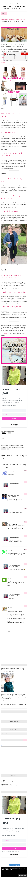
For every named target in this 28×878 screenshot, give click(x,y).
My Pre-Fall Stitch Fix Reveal (21, 456)
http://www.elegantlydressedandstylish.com (15, 622)
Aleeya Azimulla (10, 471)
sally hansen (3, 449)
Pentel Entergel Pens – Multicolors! (13, 292)
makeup (21, 445)
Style (25, 19)
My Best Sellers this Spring (7, 784)
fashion (6, 445)
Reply (25, 470)
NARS (10, 447)
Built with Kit (14, 425)
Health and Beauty (10, 19)
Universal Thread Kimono (10, 211)
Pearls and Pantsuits (14, 6)
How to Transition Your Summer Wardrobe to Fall (7, 457)
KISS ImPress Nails (8, 132)
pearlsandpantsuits (18, 24)
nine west (22, 447)
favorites (3, 19)
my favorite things (4, 447)
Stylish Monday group (15, 332)
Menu (4, 13)
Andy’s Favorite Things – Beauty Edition (9, 783)
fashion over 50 (12, 445)
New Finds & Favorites (19, 19)
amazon (2, 445)
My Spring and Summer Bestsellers (8, 781)
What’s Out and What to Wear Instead (9, 785)
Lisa (8, 578)
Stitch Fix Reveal (4, 333)
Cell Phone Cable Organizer (11, 307)
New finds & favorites (15, 447)
